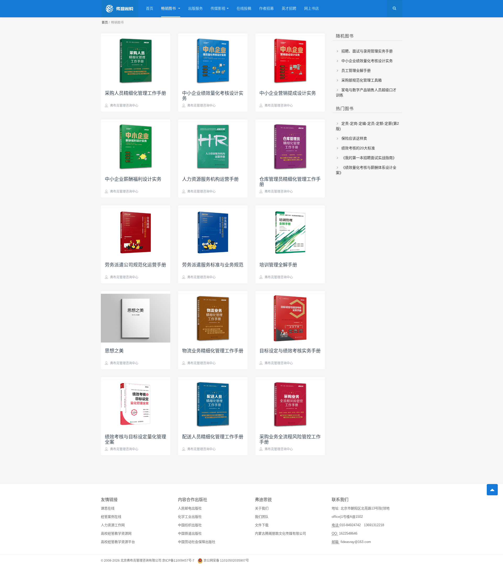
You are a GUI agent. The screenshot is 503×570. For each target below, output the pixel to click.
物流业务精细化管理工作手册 (212, 350)
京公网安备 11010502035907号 (226, 561)
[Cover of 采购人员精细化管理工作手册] (135, 59)
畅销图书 (169, 8)
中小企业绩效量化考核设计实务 (212, 95)
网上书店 (311, 8)
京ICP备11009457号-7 (178, 561)
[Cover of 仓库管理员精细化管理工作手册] (290, 145)
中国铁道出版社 (190, 533)
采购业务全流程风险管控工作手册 (290, 439)
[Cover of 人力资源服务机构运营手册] (213, 145)
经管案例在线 (111, 517)
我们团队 (262, 517)
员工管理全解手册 (355, 70)
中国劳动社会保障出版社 (196, 542)
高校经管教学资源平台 (118, 542)
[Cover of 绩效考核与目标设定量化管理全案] (135, 402)
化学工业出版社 (190, 517)
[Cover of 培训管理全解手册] (290, 231)
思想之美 (114, 350)
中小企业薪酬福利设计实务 (133, 178)
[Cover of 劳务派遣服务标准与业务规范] (213, 231)
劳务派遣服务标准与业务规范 (212, 264)
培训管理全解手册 (278, 264)
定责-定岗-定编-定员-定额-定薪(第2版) (367, 126)
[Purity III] (119, 8)
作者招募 (266, 8)
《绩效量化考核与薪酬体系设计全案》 (366, 170)
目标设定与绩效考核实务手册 (290, 350)
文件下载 (262, 525)
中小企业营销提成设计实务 (287, 92)
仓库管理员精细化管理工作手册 (290, 181)
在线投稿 (244, 8)
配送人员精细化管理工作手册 (212, 436)
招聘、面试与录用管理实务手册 (366, 51)
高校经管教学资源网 (116, 533)
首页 (149, 8)
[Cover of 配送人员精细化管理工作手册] (213, 402)
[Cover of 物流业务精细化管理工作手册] (213, 317)
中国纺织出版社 (190, 525)
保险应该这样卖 (353, 138)
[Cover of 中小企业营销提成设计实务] (290, 59)
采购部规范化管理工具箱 (361, 80)
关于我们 (262, 508)
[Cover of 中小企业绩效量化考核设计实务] (213, 59)
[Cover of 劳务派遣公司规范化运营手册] (135, 231)
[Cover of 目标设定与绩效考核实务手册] (290, 317)
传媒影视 (218, 8)
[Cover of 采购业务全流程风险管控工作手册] (290, 402)
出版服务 (195, 8)
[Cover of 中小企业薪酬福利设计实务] (135, 145)
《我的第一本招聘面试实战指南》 (368, 158)
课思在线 (107, 508)
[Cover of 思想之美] (135, 317)
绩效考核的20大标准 (357, 148)
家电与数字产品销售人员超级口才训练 (366, 92)
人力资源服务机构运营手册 (210, 178)
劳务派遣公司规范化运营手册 (135, 264)
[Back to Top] (492, 489)
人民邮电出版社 (190, 508)
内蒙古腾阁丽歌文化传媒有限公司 (280, 533)
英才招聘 (289, 8)
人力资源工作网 (113, 525)
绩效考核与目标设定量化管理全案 (135, 439)
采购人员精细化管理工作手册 (135, 92)
